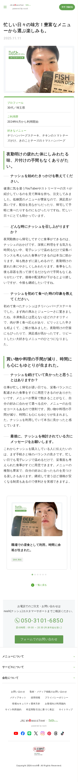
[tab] (32, 574)
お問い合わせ (17, 691)
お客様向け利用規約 (53, 703)
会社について (10, 677)
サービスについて (13, 666)
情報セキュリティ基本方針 (25, 703)
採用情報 (34, 697)
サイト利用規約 (12, 709)
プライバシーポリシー (55, 697)
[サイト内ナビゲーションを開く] (5, 7)
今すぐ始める (67, 7)
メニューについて (13, 655)
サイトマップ (64, 709)
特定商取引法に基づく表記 (39, 709)
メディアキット (16, 697)
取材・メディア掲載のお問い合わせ (47, 691)
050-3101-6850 (42, 620)
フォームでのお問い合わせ (39, 639)
